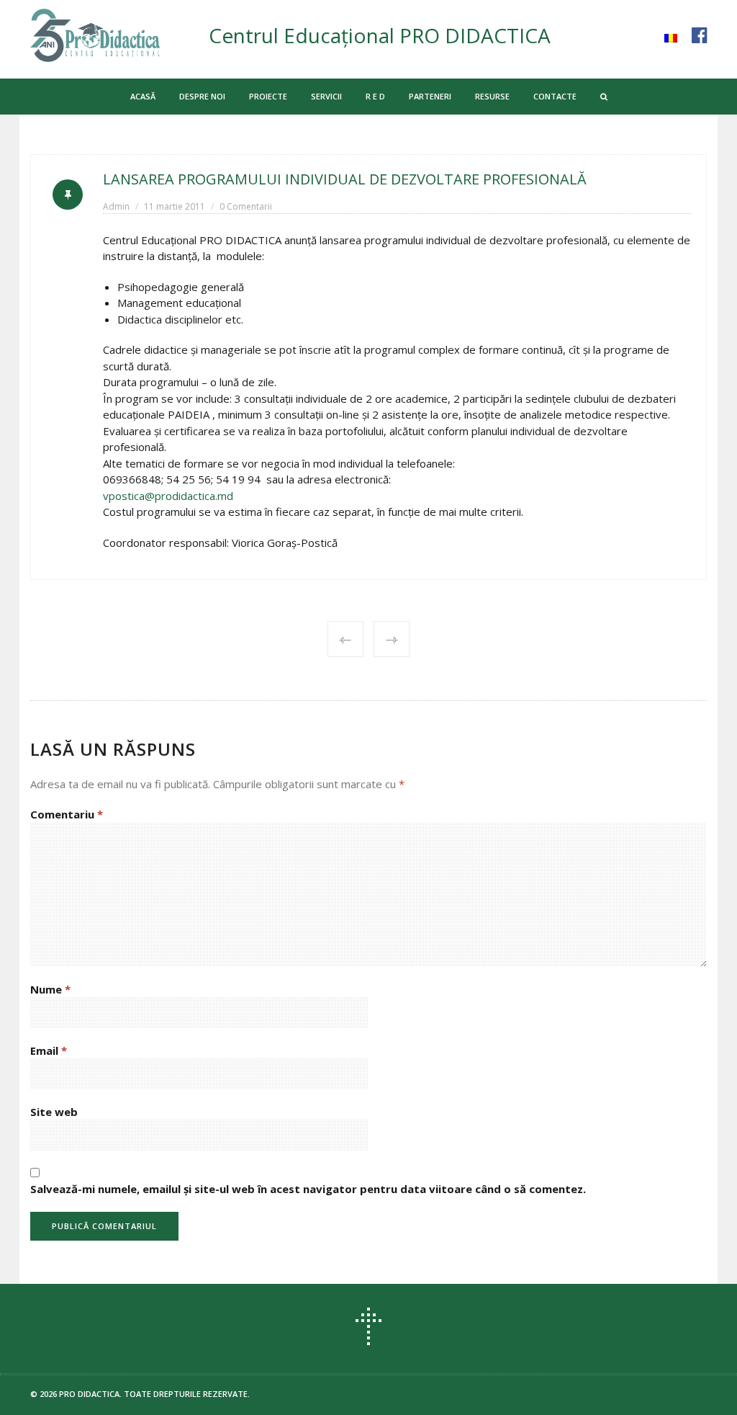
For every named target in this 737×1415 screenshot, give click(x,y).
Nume (50, 989)
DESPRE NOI (202, 96)
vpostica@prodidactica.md (168, 495)
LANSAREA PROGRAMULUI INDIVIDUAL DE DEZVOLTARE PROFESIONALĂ (345, 179)
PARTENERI (430, 96)
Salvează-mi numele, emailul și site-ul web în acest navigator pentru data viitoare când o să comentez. (308, 1189)
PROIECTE (268, 96)
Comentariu (66, 814)
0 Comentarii (246, 206)
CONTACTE (555, 96)
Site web (54, 1111)
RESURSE (492, 96)
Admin (116, 206)
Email (48, 1050)
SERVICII (326, 96)
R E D (375, 96)
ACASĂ (142, 96)
